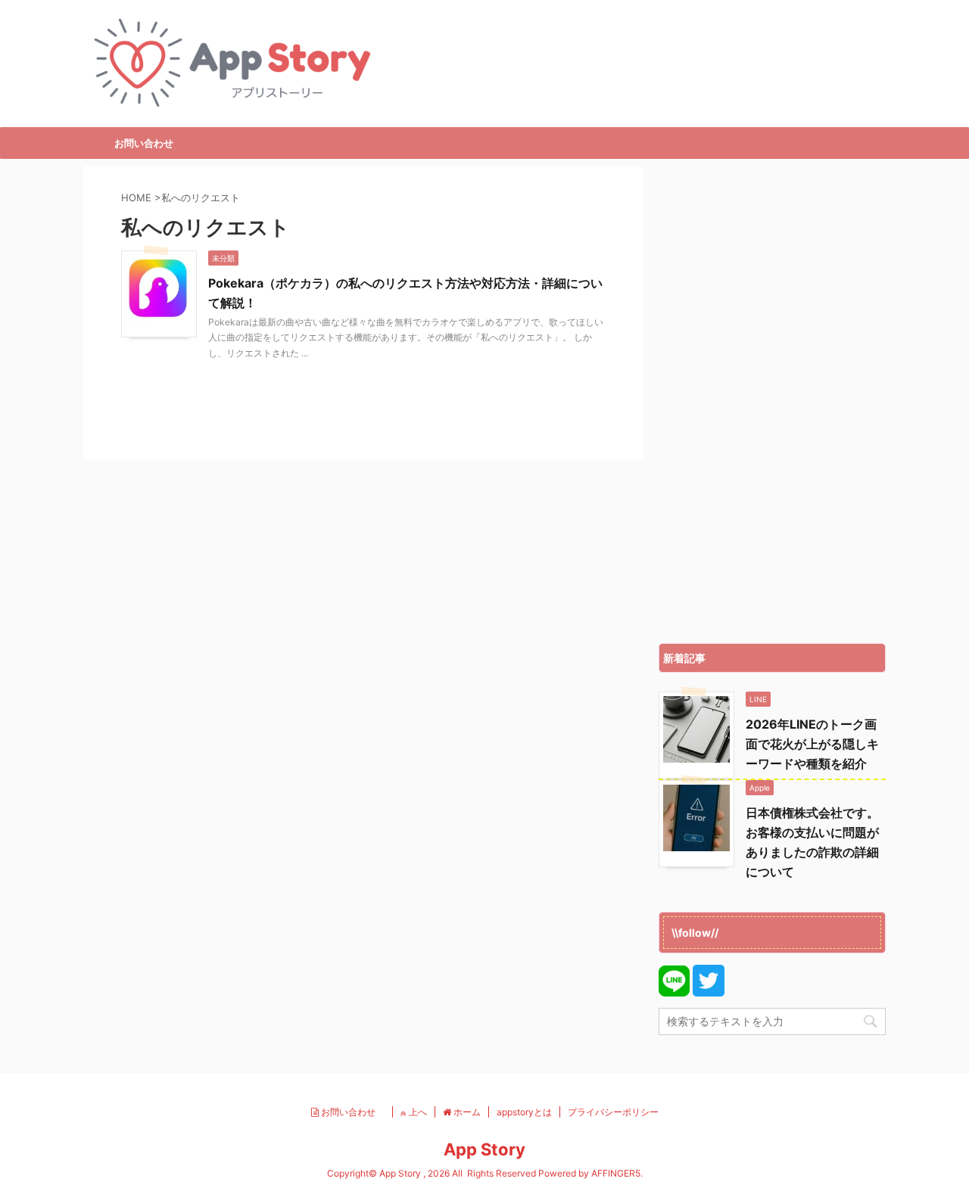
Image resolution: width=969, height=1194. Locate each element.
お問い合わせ (143, 143)
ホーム (466, 1112)
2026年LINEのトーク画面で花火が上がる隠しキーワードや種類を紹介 (812, 744)
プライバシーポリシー (613, 1112)
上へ (417, 1112)
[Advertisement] (772, 401)
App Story (484, 1149)
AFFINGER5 (615, 1173)
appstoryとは (524, 1112)
